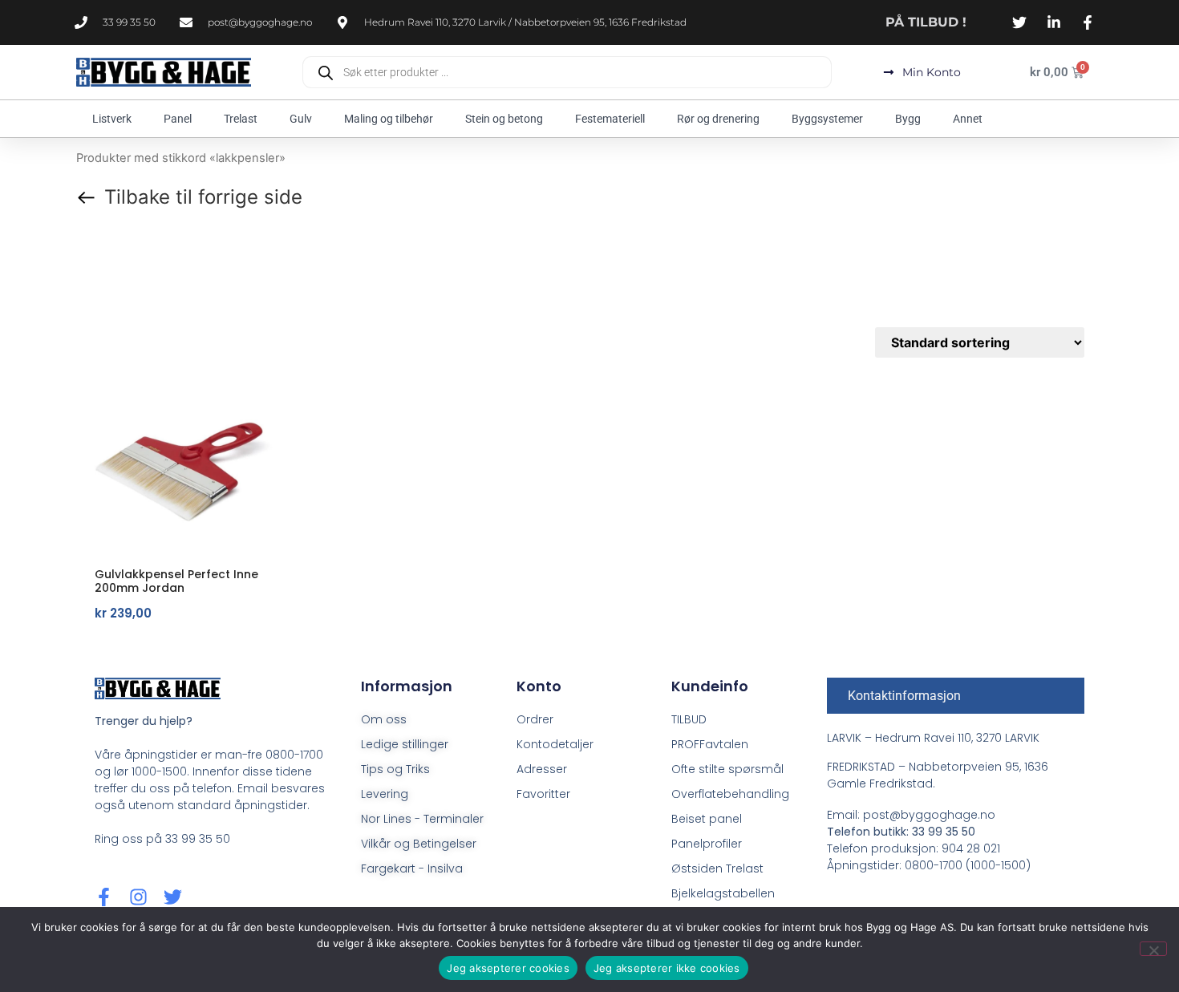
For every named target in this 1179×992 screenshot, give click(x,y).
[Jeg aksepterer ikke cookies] (1153, 948)
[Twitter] (173, 897)
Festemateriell (610, 118)
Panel (178, 118)
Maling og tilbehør (388, 118)
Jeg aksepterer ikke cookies (667, 968)
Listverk (112, 118)
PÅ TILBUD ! (925, 22)
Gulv (301, 118)
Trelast (240, 118)
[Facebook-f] (104, 897)
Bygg (908, 118)
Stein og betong (504, 118)
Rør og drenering (718, 118)
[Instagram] (138, 897)
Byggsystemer (827, 118)
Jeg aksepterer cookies (508, 968)
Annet (967, 118)
